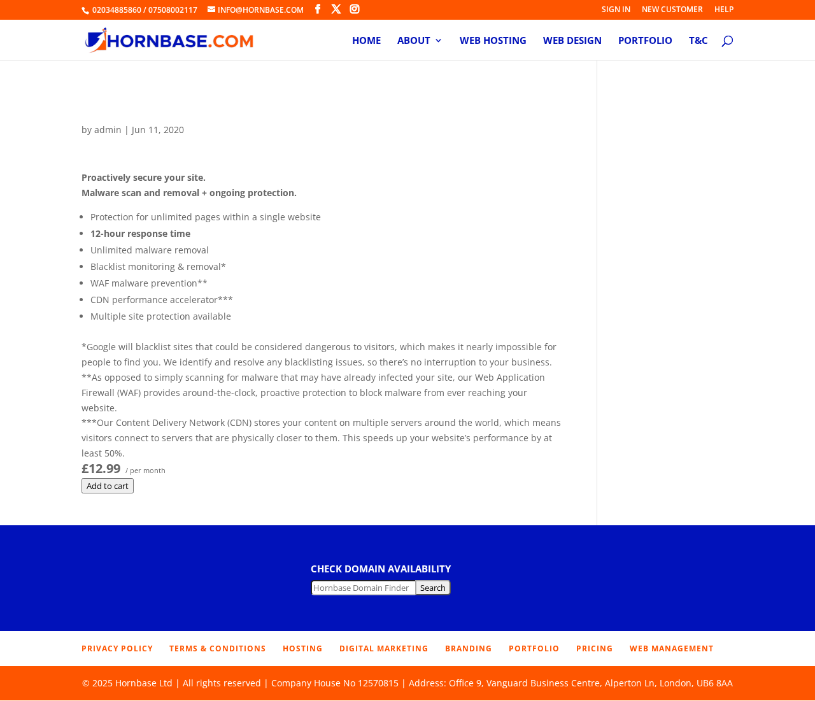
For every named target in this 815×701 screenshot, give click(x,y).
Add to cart (108, 486)
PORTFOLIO (534, 648)
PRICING (594, 648)
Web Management (672, 648)
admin (108, 130)
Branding (468, 648)
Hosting (303, 648)
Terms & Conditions (217, 648)
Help (724, 10)
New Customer (672, 10)
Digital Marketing (384, 648)
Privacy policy (117, 648)
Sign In (616, 10)
